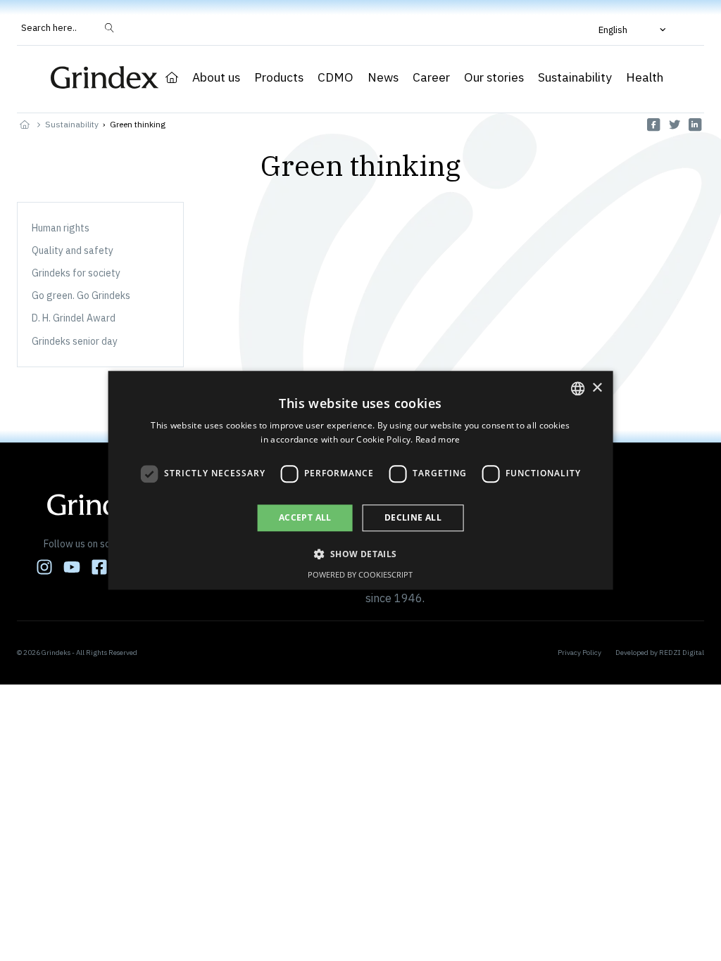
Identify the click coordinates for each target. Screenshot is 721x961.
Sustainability (575, 77)
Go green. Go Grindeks (81, 295)
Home (171, 77)
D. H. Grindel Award (73, 318)
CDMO (335, 77)
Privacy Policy (579, 652)
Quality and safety (72, 250)
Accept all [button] (305, 517)
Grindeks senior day (75, 341)
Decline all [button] (412, 517)
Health (644, 77)
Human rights (60, 228)
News (383, 77)
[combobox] (577, 388)
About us (216, 77)
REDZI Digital (681, 652)
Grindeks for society (76, 273)
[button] (633, 29)
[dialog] (360, 480)
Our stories (494, 77)
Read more (437, 440)
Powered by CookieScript (360, 575)
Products (278, 77)
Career (431, 77)
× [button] (596, 388)
